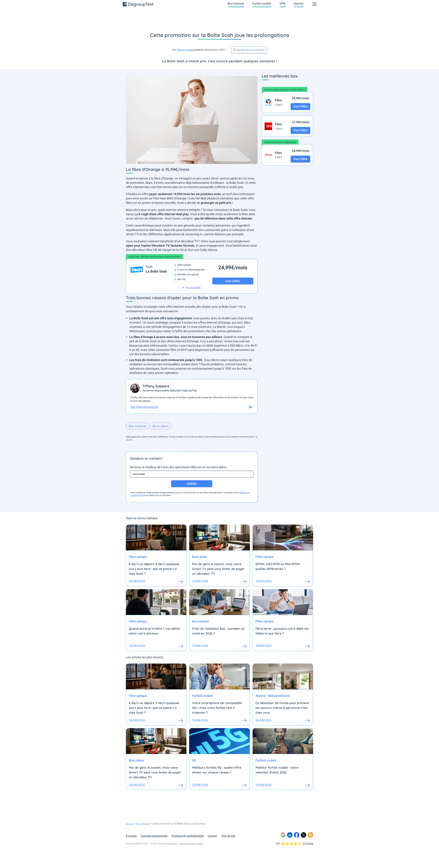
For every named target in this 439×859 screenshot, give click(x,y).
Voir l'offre (300, 106)
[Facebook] (296, 835)
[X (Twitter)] (303, 835)
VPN (282, 3)
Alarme (299, 3)
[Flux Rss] (310, 835)
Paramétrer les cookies (191, 843)
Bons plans (161, 426)
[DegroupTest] (138, 4)
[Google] (283, 835)
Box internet (236, 3)
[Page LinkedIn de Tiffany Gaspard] (250, 406)
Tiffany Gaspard (185, 49)
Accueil (130, 823)
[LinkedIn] (290, 835)
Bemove (172, 843)
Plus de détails (193, 287)
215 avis (308, 843)
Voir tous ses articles (144, 407)
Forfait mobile (261, 3)
